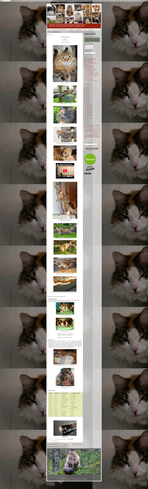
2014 (87, 101)
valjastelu (98, 137)
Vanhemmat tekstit (77, 444)
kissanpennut (96, 132)
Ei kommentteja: (63, 439)
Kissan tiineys (94, 129)
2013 (87, 103)
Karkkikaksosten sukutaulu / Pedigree (65, 337)
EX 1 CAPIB (73, 396)
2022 (87, 91)
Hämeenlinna (57, 401)
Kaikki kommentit (89, 47)
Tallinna (56, 396)
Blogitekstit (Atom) (53, 446)
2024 (87, 88)
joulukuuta (89, 104)
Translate (93, 54)
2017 (87, 97)
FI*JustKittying (54, 29)
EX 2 (72, 401)
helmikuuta (89, 118)
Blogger (85, 478)
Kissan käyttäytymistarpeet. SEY (90, 62)
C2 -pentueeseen (72, 300)
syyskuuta (88, 109)
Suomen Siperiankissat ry (89, 79)
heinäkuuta (89, 112)
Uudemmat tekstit (52, 444)
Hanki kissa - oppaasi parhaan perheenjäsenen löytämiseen (90, 59)
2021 (87, 92)
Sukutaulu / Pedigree (65, 42)
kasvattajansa (66, 300)
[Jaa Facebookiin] (71, 439)
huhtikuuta (89, 115)
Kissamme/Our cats (63, 29)
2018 (87, 95)
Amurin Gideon (68, 335)
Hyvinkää (56, 399)
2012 (87, 120)
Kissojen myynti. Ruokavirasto (89, 70)
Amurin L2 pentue (96, 125)
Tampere (56, 407)
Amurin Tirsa (88, 126)
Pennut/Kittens (71, 29)
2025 (87, 86)
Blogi (49, 29)
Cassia (50, 34)
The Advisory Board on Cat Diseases (91, 80)
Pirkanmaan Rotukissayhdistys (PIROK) (91, 74)
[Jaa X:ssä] (70, 439)
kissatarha (96, 134)
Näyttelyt (85, 29)
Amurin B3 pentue (94, 124)
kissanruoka (90, 134)
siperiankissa (66, 82)
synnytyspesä (91, 137)
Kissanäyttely (87, 130)
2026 (87, 85)
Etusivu (65, 444)
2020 (87, 94)
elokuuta (88, 110)
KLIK (64, 296)
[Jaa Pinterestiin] (72, 439)
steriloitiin (65, 347)
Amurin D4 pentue (87, 125)
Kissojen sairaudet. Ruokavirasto (90, 68)
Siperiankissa (91, 29)
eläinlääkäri (94, 130)
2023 (87, 89)
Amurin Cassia (55, 440)
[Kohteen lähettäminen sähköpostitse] (68, 439)
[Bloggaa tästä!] (69, 439)
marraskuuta (89, 106)
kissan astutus (93, 131)
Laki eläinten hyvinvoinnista (89, 71)
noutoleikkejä (72, 238)
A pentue (86, 124)
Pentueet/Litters (79, 29)
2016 (87, 98)
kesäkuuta (89, 113)
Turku (56, 404)
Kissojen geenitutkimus (88, 67)
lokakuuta (88, 107)
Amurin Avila (67, 333)
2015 (87, 100)
